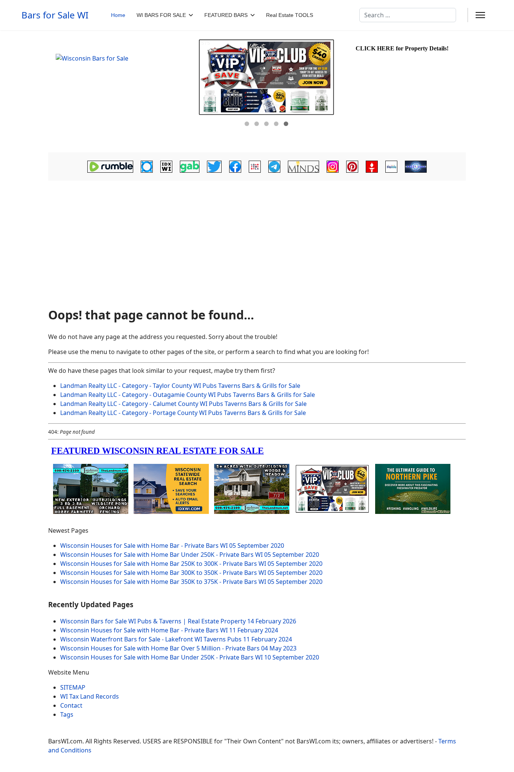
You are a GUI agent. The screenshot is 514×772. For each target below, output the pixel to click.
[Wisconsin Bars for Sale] (121, 91)
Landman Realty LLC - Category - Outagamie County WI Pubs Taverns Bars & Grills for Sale (187, 395)
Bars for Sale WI (54, 15)
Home (118, 15)
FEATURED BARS (226, 15)
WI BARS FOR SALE (161, 15)
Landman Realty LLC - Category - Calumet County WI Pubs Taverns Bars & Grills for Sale (183, 404)
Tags (66, 714)
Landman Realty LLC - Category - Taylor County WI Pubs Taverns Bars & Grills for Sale (180, 385)
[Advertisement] (257, 241)
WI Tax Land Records (89, 696)
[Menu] (480, 15)
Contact (71, 705)
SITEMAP (72, 687)
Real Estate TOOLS (289, 15)
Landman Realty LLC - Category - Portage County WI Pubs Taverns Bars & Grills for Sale (183, 413)
